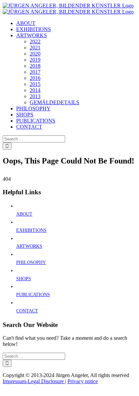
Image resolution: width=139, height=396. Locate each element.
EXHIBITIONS (31, 230)
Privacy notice (82, 381)
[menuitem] (25, 23)
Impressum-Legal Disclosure (34, 381)
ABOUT (24, 214)
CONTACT (27, 310)
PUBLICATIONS (33, 294)
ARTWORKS (29, 246)
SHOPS (23, 278)
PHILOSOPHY (31, 262)
